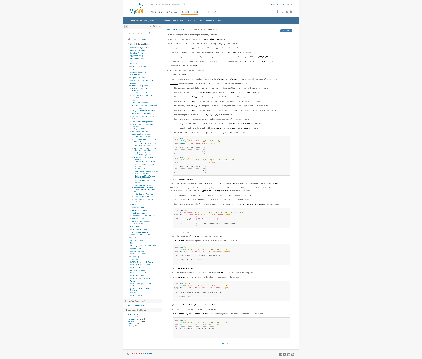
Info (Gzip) (131, 323)
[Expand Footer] (128, 354)
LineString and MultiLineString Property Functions (146, 172)
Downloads (172, 12)
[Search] (149, 33)
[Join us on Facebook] (277, 12)
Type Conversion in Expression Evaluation (143, 96)
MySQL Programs (136, 64)
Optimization (135, 75)
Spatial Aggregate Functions (144, 199)
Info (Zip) (131, 326)
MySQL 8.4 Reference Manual (176, 29)
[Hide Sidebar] (126, 26)
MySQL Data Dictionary (138, 229)
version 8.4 (285, 31)
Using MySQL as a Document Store (143, 246)
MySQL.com (156, 12)
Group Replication (137, 240)
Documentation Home (139, 39)
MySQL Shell (134, 243)
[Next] (159, 26)
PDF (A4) (131, 317)
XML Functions (137, 119)
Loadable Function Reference (142, 93)
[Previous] (151, 26)
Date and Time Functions (141, 108)
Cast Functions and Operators (143, 116)
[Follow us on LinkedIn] (286, 12)
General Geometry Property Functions (145, 165)
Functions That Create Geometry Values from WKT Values (145, 145)
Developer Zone (209, 12)
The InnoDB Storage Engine (140, 232)
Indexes (133, 293)
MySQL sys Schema (137, 267)
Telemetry (133, 281)
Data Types (134, 83)
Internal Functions (138, 218)
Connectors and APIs (137, 270)
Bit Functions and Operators (142, 122)
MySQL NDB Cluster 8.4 (138, 254)
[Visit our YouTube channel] (290, 12)
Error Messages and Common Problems (141, 289)
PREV (224, 344)
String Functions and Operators (143, 111)
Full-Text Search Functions (141, 114)
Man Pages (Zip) (133, 321)
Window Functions (138, 213)
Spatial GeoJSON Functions (143, 197)
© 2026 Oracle (147, 354)
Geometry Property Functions (144, 162)
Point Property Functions (144, 169)
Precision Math (137, 224)
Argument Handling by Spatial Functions (145, 140)
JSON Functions (137, 205)
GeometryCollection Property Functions (145, 181)
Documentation (189, 12)
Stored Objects (135, 259)
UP (232, 344)
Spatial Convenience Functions (145, 202)
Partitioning (134, 257)
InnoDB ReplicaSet (137, 251)
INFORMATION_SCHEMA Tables (141, 262)
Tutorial (133, 61)
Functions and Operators (139, 86)
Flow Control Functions (140, 103)
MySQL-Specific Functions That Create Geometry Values (145, 154)
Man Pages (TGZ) (133, 319)
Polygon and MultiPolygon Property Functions (145, 177)
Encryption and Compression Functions (142, 125)
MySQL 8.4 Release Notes (136, 305)
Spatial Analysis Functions (141, 134)
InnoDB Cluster (135, 248)
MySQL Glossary (136, 295)
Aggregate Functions (139, 210)
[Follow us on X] (281, 12)
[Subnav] (129, 50)
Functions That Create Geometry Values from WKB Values (145, 149)
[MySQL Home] (137, 9)
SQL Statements (136, 227)
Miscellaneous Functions (141, 221)
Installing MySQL (136, 53)
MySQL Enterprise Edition (139, 273)
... (187, 29)
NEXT (235, 344)
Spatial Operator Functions (143, 185)
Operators (135, 100)
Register (289, 4)
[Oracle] (137, 354)
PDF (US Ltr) (132, 314)
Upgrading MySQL (137, 56)
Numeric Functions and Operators (144, 105)
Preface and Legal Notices (139, 48)
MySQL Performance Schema (140, 265)
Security (133, 69)
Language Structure (137, 78)
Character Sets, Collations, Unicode (143, 80)
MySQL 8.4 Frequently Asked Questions (140, 284)
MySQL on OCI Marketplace (140, 278)
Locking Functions (138, 129)
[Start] (154, 26)
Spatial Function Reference (143, 137)
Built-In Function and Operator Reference (143, 89)
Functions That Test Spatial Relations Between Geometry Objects (144, 189)
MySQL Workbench (137, 276)
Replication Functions (140, 208)
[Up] (156, 26)
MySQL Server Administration (141, 67)
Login (283, 4)
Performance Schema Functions (143, 216)
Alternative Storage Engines (140, 235)
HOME (228, 344)
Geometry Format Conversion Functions (144, 158)
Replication (134, 238)
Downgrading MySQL (138, 58)
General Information (137, 50)
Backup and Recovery (138, 72)
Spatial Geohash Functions (143, 194)
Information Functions (140, 131)
